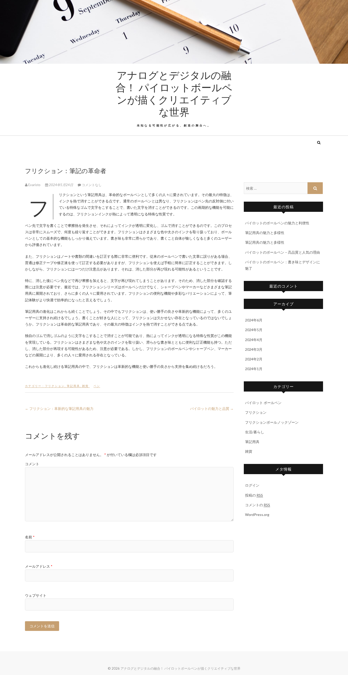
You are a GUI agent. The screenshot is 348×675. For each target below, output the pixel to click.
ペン (96, 385)
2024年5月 (253, 330)
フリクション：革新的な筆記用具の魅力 (59, 408)
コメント (32, 464)
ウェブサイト (35, 595)
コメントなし (92, 185)
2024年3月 (253, 349)
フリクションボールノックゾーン (272, 422)
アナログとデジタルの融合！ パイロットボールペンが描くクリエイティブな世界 (174, 93)
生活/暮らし (254, 432)
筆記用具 (73, 385)
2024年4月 (253, 339)
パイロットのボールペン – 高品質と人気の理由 (282, 252)
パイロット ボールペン (263, 402)
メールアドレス (38, 566)
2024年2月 (253, 359)
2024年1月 (253, 369)
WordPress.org (257, 514)
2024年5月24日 (61, 185)
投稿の (254, 495)
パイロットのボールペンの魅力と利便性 (277, 223)
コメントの (257, 505)
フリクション (55, 385)
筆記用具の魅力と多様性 (264, 232)
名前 (30, 537)
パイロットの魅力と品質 (212, 408)
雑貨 (85, 385)
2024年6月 (253, 320)
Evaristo (34, 185)
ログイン (252, 485)
